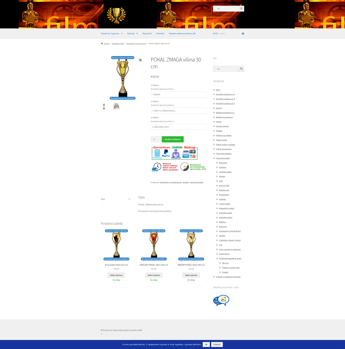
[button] (140, 60)
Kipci (218, 90)
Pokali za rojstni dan (231, 267)
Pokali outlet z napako (225, 144)
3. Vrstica (154, 117)
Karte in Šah (224, 185)
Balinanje (223, 163)
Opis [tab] (103, 199)
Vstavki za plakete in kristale (228, 277)
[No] (341, 344)
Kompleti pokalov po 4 (225, 99)
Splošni (185, 182)
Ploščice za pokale (223, 135)
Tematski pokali (118, 43)
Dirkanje (222, 167)
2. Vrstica (154, 101)
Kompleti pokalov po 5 (225, 103)
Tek (220, 245)
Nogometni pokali (226, 208)
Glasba (222, 176)
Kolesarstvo (224, 190)
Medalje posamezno (224, 117)
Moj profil (147, 33)
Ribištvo (222, 222)
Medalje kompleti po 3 (225, 112)
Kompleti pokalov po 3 (225, 94)
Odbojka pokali (225, 213)
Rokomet (223, 226)
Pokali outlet (221, 140)
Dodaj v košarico (173, 139)
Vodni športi (224, 254)
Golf (221, 181)
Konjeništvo (224, 194)
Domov (107, 43)
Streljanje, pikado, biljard (230, 240)
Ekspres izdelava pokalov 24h (182, 33)
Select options (116, 275)
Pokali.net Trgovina (110, 33)
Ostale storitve (222, 126)
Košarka (222, 199)
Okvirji (219, 121)
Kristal (219, 108)
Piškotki (217, 344)
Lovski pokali (224, 204)
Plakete (219, 131)
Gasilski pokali (225, 172)
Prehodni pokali (225, 217)
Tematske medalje (224, 153)
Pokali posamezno (224, 149)
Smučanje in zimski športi (136, 43)
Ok (206, 344)
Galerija (130, 33)
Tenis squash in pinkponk (230, 249)
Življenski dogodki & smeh (230, 258)
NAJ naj (225, 263)
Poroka (225, 272)
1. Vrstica (154, 85)
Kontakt (160, 33)
